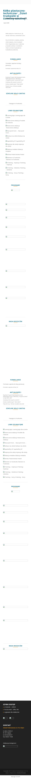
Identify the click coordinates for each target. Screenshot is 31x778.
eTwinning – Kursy (20, 477)
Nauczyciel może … (20, 443)
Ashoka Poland (19, 154)
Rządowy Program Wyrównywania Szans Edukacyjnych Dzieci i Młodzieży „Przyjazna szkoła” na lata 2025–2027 (15, 79)
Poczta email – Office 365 (11, 709)
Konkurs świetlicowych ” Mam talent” (14, 84)
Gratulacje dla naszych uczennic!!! (14, 82)
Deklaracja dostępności (9, 743)
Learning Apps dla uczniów (20, 429)
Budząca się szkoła (20, 446)
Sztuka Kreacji (21, 773)
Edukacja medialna (20, 455)
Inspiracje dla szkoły (21, 452)
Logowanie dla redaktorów (11, 712)
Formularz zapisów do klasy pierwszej (13, 384)
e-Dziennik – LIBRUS (10, 707)
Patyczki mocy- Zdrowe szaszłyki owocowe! (13, 86)
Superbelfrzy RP (20, 141)
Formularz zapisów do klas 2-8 (13, 68)
